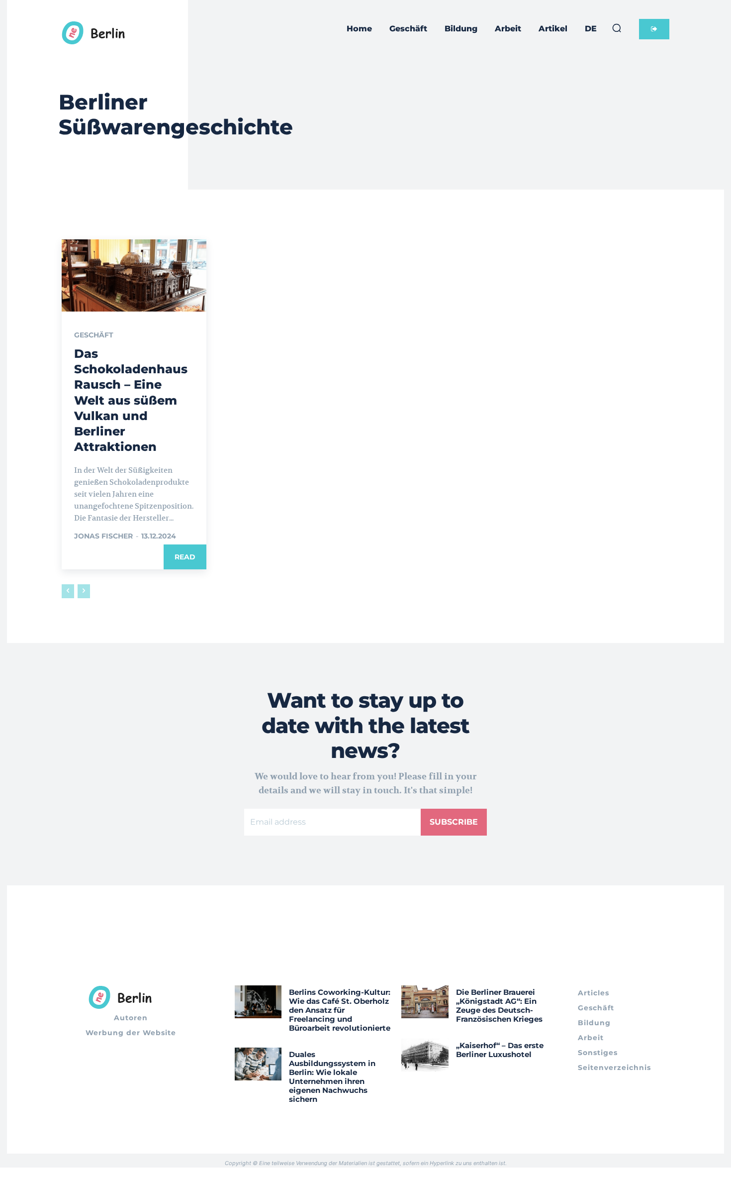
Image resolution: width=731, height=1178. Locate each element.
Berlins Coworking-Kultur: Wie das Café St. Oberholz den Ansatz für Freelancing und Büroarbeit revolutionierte (339, 1010)
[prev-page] (68, 591)
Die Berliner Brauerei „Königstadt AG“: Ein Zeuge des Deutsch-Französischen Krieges (499, 1005)
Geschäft (93, 334)
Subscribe (454, 822)
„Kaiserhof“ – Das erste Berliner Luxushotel (500, 1050)
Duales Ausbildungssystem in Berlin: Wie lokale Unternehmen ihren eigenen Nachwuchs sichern (332, 1077)
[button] (616, 27)
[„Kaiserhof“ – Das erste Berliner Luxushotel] (425, 1055)
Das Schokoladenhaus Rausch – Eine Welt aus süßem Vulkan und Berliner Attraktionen (130, 400)
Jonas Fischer (103, 536)
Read (185, 556)
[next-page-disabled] (84, 591)
